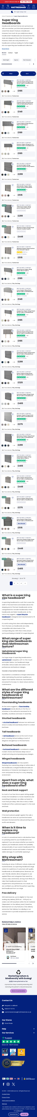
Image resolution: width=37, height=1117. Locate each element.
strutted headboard (10, 722)
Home (3, 16)
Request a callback (11, 1005)
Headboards (9, 16)
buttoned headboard (11, 749)
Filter (10, 74)
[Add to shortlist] (12, 81)
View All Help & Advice (9, 924)
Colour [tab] (10, 53)
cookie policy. (19, 1111)
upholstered (6, 660)
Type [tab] (16, 53)
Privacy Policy (6, 1097)
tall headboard (8, 736)
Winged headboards (9, 763)
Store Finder (9, 1023)
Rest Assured (27, 60)
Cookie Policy (6, 1094)
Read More (5, 48)
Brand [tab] (4, 53)
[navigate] (34, 64)
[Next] (25, 583)
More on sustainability (18, 991)
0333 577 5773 (9, 1009)
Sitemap (4, 1104)
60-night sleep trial (20, 12)
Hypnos (16, 60)
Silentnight (6, 60)
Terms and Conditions (8, 1100)
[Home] (18, 7)
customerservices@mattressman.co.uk (18, 1012)
